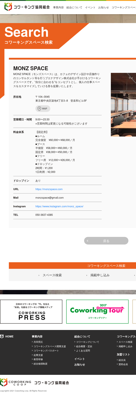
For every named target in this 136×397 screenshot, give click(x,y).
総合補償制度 (40, 363)
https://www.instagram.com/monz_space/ (59, 206)
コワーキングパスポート (46, 350)
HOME (9, 336)
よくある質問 (83, 350)
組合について (74, 7)
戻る (106, 240)
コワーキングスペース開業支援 (50, 346)
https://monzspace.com (49, 189)
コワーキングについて (87, 341)
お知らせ (103, 7)
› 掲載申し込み (98, 275)
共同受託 (38, 341)
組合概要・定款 (84, 346)
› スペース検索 (50, 275)
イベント (90, 7)
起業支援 (38, 355)
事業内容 (58, 7)
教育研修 (38, 359)
